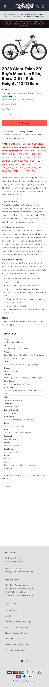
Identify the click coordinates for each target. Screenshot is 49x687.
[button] (5, 6)
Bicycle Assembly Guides (16, 633)
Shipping (14, 99)
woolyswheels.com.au (28, 681)
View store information (14, 138)
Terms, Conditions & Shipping (18, 627)
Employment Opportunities (17, 644)
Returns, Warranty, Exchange (18, 622)
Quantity (5, 109)
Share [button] (7, 486)
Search (8, 616)
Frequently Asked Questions (17, 650)
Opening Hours (11, 610)
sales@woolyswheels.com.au (19, 571)
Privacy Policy (11, 639)
